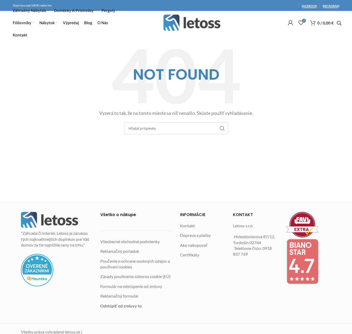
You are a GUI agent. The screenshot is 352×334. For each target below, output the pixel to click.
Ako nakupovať (193, 245)
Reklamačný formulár (119, 295)
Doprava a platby (195, 235)
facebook (309, 6)
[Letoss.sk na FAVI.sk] (308, 225)
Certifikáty (189, 254)
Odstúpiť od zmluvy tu (121, 305)
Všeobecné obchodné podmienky (130, 241)
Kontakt (187, 225)
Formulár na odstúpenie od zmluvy (131, 286)
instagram (331, 6)
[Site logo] (192, 22)
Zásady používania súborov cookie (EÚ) (135, 276)
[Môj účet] (290, 22)
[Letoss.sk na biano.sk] (308, 261)
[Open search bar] (339, 23)
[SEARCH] (222, 128)
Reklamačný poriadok (119, 251)
